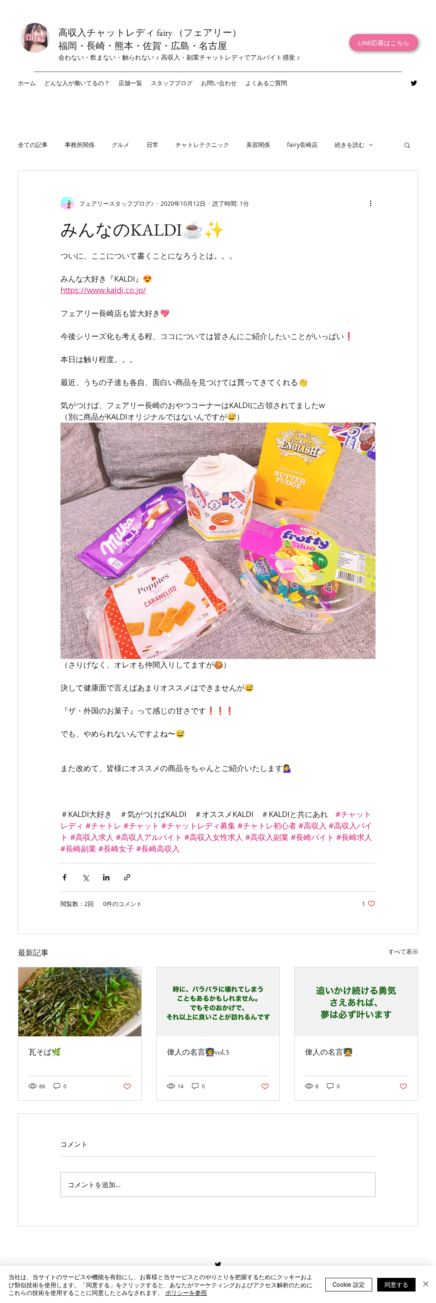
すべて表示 (403, 951)
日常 (152, 145)
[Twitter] (414, 83)
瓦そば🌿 (45, 1052)
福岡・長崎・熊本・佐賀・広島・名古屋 (142, 46)
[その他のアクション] (370, 203)
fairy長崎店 (302, 145)
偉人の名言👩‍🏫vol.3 (198, 1052)
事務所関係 (80, 145)
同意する (396, 1284)
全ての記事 (33, 145)
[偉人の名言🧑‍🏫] (356, 1001)
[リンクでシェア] (127, 877)
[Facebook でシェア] (64, 877)
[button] (130, 83)
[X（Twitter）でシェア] (85, 877)
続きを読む (349, 145)
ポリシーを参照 (186, 1292)
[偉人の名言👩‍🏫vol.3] (218, 1001)
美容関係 (258, 145)
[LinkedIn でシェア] (106, 877)
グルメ (120, 145)
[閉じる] (426, 1284)
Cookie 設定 (349, 1284)
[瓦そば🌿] (79, 1001)
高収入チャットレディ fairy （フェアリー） (149, 32)
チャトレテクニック (202, 145)
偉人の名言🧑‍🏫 (329, 1052)
